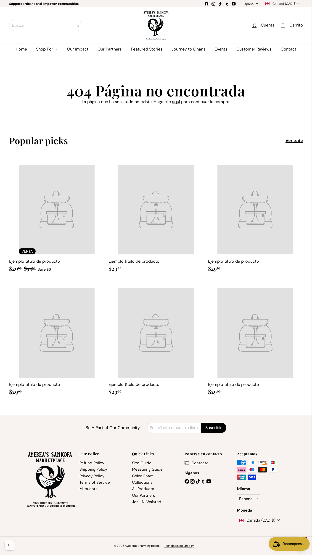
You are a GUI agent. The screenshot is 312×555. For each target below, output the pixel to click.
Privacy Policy (91, 475)
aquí (176, 101)
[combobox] (45, 25)
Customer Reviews (254, 49)
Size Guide (141, 462)
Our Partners (110, 49)
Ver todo (294, 140)
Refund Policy (91, 462)
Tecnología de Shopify (179, 546)
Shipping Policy (93, 469)
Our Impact (77, 49)
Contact (288, 49)
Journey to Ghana (189, 49)
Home (21, 49)
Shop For (45, 49)
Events (221, 49)
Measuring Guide (147, 469)
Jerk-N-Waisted (146, 501)
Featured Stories (146, 49)
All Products (143, 488)
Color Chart (142, 475)
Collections (142, 482)
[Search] (77, 25)
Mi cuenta (88, 488)
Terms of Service (94, 482)
